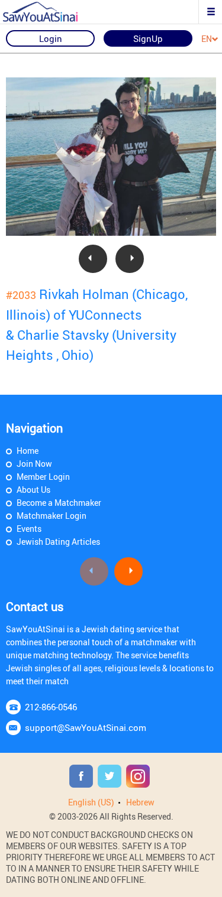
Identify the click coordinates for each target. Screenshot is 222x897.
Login (50, 38)
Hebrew (140, 802)
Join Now (34, 463)
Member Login (43, 476)
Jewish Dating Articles (58, 541)
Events (29, 528)
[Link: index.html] (50, 12)
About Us (33, 489)
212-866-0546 (51, 707)
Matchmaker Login (51, 515)
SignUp (148, 38)
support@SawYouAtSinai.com (85, 727)
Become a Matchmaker (59, 502)
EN (206, 39)
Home (27, 450)
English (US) (91, 802)
